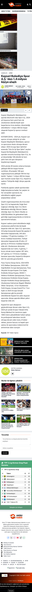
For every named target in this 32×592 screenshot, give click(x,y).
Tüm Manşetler (7, 552)
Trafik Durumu (7, 548)
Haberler (4, 73)
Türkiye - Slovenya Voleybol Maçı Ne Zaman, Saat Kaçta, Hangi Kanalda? (8, 394)
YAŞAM (13, 562)
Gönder (5, 453)
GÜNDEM (5, 562)
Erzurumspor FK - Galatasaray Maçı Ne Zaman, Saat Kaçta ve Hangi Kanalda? (7, 426)
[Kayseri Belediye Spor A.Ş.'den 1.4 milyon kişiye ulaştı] (16, 99)
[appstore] (11, 568)
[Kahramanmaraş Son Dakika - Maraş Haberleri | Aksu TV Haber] (14, 4)
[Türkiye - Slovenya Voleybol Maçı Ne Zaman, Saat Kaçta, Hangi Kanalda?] (8, 387)
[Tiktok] (20, 537)
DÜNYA (5, 564)
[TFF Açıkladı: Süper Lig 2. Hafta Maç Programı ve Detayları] (24, 418)
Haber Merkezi (15, 370)
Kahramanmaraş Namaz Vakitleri (12, 546)
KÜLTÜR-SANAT (21, 564)
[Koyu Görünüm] (27, 4)
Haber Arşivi (6, 556)
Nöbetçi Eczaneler (8, 543)
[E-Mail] (12, 373)
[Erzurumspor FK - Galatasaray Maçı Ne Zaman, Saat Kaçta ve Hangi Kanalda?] (8, 418)
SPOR (10, 73)
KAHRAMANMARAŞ (18, 11)
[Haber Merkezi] (5, 371)
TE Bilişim (20, 580)
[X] (11, 537)
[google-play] (20, 568)
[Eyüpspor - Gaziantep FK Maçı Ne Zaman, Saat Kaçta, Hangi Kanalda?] (24, 387)
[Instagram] (14, 537)
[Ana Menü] (2, 4)
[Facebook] (8, 537)
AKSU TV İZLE (5, 11)
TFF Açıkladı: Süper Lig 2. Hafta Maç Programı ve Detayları (24, 425)
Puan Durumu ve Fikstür (10, 550)
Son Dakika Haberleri (9, 554)
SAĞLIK (12, 564)
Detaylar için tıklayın (16, 507)
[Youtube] (17, 537)
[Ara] (30, 4)
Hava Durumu (7, 544)
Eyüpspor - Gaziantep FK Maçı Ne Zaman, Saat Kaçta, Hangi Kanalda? (23, 394)
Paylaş (5, 110)
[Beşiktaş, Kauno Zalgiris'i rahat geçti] (24, 403)
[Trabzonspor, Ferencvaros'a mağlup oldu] (8, 403)
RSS (5, 575)
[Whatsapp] (24, 537)
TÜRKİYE (5, 560)
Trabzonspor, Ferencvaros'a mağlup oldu (7, 410)
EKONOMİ (21, 562)
